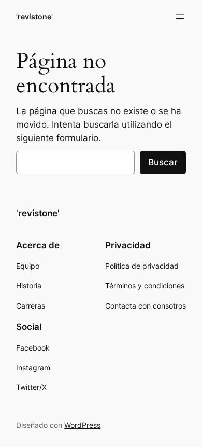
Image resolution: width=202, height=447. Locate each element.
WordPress (82, 425)
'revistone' (34, 16)
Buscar (163, 162)
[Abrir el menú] (180, 16)
